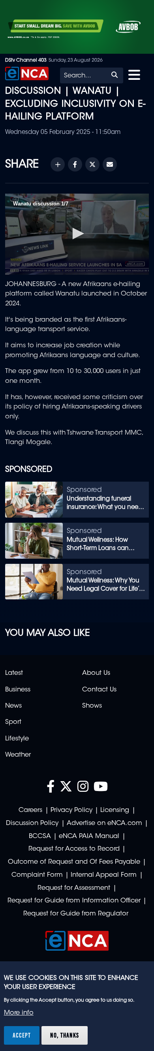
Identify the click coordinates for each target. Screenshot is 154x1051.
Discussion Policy (32, 823)
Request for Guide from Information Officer (74, 901)
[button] (77, 233)
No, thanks (64, 1035)
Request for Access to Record (74, 849)
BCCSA (40, 836)
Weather (18, 755)
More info (19, 1013)
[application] (77, 234)
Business (17, 690)
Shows (92, 706)
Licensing (114, 810)
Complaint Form (37, 875)
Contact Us (99, 690)
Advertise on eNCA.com (104, 823)
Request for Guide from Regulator (75, 914)
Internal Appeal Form (104, 875)
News (13, 706)
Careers (30, 810)
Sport (13, 722)
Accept (22, 1035)
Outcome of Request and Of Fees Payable (74, 862)
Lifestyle (17, 739)
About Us (96, 673)
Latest (14, 673)
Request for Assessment (74, 888)
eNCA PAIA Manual (89, 836)
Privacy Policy (71, 810)
